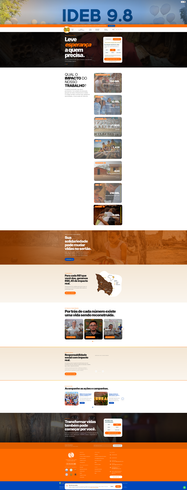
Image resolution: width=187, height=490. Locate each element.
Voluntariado (82, 477)
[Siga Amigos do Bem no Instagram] (67, 464)
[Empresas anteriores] (96, 371)
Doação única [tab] (108, 39)
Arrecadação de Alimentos (99, 458)
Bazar (96, 462)
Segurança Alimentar (83, 469)
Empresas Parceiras (97, 30)
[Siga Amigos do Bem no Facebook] (69, 464)
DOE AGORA (111, 25)
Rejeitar (112, 486)
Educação (81, 467)
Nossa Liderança (83, 458)
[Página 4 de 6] (100, 371)
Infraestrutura (82, 471)
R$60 (117, 424)
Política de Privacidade (94, 487)
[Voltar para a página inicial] (66, 29)
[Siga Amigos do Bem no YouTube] (74, 464)
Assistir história (71, 337)
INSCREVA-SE (118, 445)
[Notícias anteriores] (64, 398)
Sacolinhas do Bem (98, 460)
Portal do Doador (98, 464)
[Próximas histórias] (122, 329)
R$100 (109, 427)
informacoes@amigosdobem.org (117, 461)
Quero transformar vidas (112, 59)
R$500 (113, 52)
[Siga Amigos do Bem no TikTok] (71, 464)
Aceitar (118, 486)
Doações (96, 454)
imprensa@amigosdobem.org (117, 464)
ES (120, 29)
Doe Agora (115, 476)
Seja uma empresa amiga (70, 373)
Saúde (81, 473)
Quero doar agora (112, 432)
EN (118, 29)
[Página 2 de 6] (98, 371)
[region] (93, 400)
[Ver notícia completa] (93, 12)
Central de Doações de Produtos (100, 456)
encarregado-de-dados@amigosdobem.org (116, 468)
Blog (113, 29)
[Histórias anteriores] (64, 329)
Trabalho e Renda (83, 475)
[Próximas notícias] (122, 398)
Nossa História (82, 454)
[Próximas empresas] (104, 371)
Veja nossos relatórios (70, 292)
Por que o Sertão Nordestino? (85, 456)
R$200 (107, 52)
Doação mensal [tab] (117, 39)
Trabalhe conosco (83, 460)
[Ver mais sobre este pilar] (109, 74)
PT (116, 29)
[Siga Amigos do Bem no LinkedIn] (73, 464)
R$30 (109, 424)
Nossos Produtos (106, 30)
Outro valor (118, 52)
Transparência (82, 462)
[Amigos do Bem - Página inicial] (71, 455)
